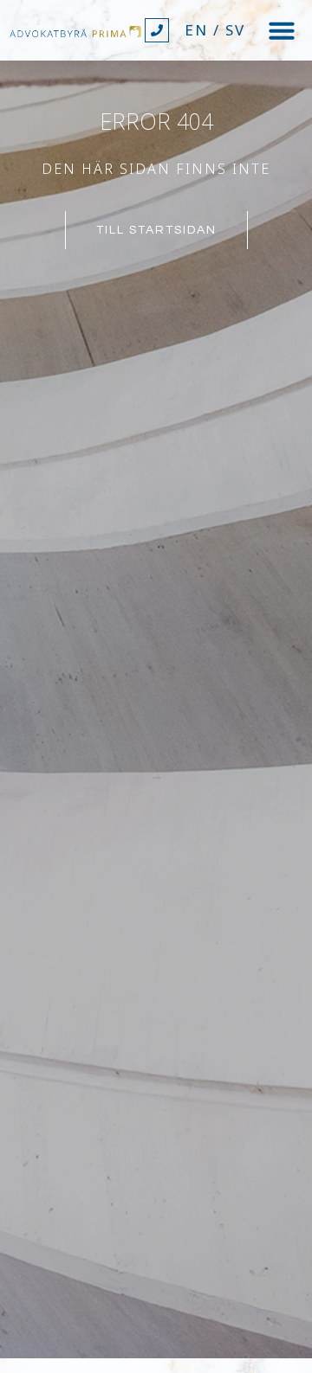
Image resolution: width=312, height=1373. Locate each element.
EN (196, 30)
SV (235, 30)
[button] (281, 30)
